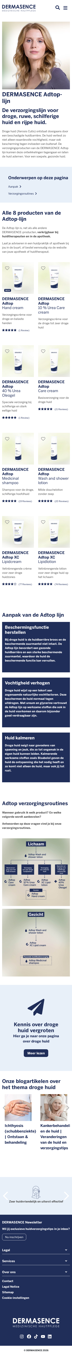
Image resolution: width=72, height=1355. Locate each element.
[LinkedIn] (49, 1336)
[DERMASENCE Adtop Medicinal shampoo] (18, 449)
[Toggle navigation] (65, 9)
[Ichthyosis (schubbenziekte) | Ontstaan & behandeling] (18, 1107)
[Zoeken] (57, 8)
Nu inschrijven (14, 1237)
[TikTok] (36, 1336)
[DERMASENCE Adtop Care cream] (54, 361)
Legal (6, 1250)
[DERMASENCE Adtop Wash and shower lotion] (54, 449)
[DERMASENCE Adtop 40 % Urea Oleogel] (18, 361)
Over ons (9, 1272)
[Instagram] (22, 1336)
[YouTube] (42, 1336)
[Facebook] (29, 1336)
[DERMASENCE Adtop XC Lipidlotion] (54, 532)
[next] (68, 1108)
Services (8, 1261)
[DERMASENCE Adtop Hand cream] (18, 278)
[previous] (4, 1108)
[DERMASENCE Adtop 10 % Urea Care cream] (54, 278)
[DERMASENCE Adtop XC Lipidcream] (18, 532)
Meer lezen (36, 1053)
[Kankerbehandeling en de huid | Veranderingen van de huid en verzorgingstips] (53, 1107)
